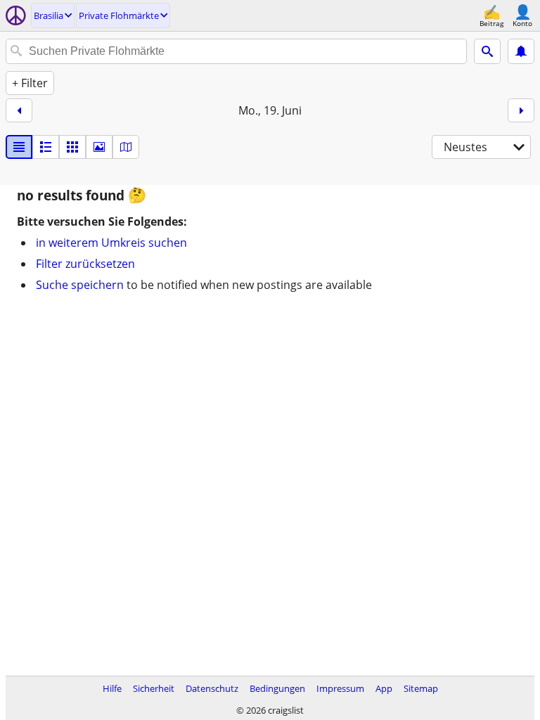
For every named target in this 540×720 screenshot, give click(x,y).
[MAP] (125, 147)
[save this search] (521, 51)
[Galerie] (99, 147)
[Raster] (72, 147)
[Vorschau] (45, 147)
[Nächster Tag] (521, 110)
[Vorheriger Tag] (19, 110)
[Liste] (19, 147)
